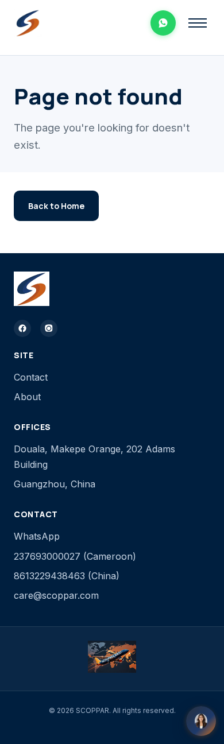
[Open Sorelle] (201, 721)
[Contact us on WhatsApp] (163, 23)
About (27, 396)
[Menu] (197, 23)
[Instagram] (48, 328)
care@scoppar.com (56, 595)
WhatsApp (37, 536)
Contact (31, 377)
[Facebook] (22, 328)
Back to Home (56, 205)
